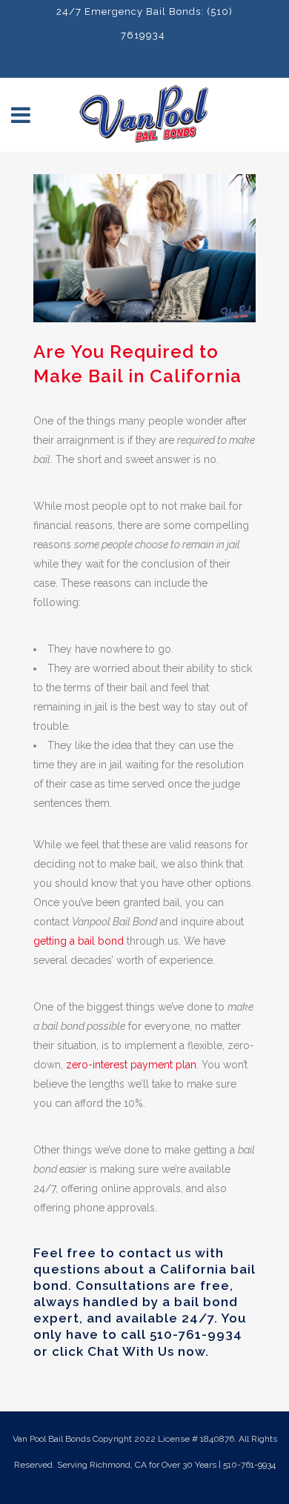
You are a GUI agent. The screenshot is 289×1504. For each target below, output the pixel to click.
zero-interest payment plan (131, 1065)
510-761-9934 (196, 1334)
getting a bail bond (78, 941)
